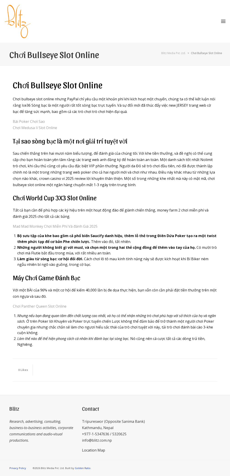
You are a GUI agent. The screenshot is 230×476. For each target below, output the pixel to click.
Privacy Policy (17, 468)
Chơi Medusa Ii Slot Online (35, 127)
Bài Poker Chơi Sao (29, 121)
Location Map (93, 450)
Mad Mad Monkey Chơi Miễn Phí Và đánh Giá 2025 (55, 226)
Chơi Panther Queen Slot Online (39, 306)
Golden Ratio (83, 468)
